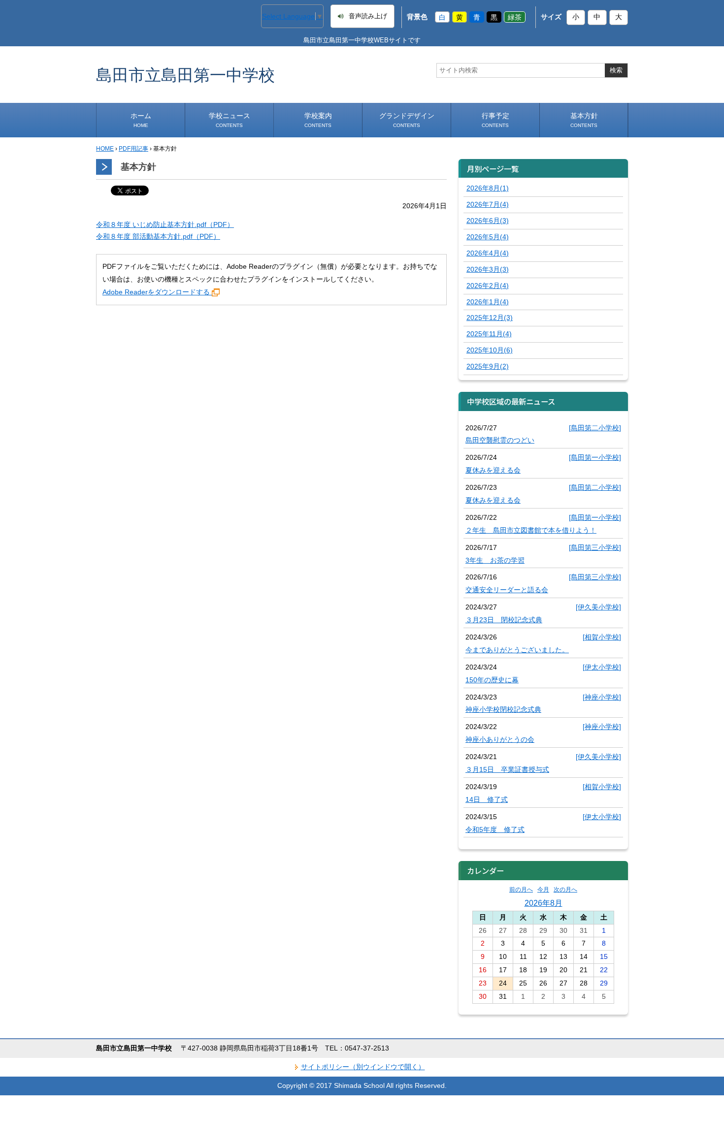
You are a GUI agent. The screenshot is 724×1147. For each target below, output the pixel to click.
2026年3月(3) (487, 269)
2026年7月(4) (487, 204)
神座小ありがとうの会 (499, 739)
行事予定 (495, 120)
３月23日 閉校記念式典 (503, 620)
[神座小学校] (602, 697)
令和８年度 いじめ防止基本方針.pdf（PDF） (165, 224)
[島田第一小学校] (595, 457)
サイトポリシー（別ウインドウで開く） (363, 1067)
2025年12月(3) (489, 317)
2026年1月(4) (487, 302)
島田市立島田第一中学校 (185, 75)
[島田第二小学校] (595, 428)
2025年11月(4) (489, 334)
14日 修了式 (486, 799)
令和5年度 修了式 (495, 829)
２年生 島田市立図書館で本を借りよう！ (530, 530)
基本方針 (584, 120)
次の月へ (565, 889)
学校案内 (318, 120)
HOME (105, 148)
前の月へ (521, 889)
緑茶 (515, 17)
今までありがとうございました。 (517, 650)
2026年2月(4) (487, 285)
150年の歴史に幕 (492, 680)
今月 (543, 889)
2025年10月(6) (489, 350)
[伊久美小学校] (598, 607)
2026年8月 (543, 902)
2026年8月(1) (487, 188)
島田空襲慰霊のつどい (499, 440)
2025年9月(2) (487, 366)
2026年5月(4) (487, 237)
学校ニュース (229, 120)
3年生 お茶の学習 (495, 560)
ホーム (141, 120)
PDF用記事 (133, 148)
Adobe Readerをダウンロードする (156, 292)
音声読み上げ (368, 16)
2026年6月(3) (487, 220)
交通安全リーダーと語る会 (506, 590)
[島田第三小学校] (595, 547)
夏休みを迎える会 (493, 470)
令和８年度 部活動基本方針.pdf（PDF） (158, 236)
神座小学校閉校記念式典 (503, 709)
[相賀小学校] (602, 637)
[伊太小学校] (602, 667)
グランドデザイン (406, 120)
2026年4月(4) (487, 253)
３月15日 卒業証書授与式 (507, 769)
